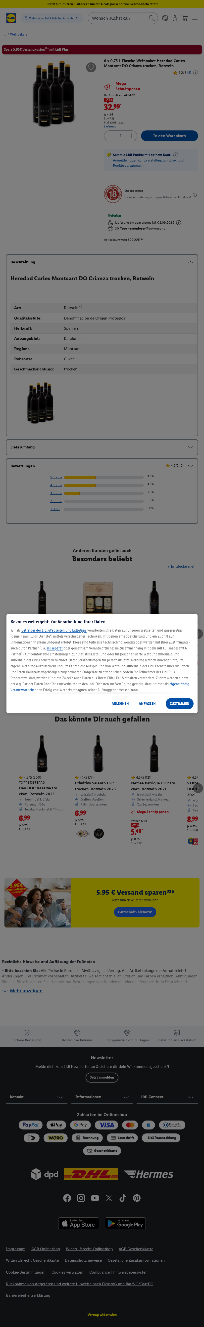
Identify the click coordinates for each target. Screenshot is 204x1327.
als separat (55, 648)
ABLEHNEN (120, 703)
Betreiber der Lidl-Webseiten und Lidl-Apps (54, 630)
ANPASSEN (147, 703)
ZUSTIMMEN (179, 703)
